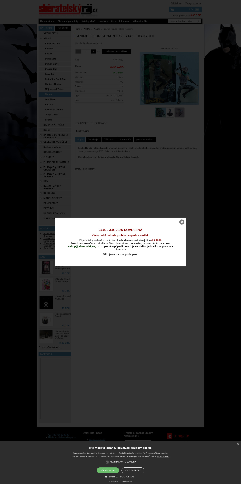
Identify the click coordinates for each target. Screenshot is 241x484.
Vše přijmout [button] (108, 470)
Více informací (163, 456)
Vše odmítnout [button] (133, 470)
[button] (120, 476)
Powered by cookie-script (120, 481)
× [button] (238, 444)
